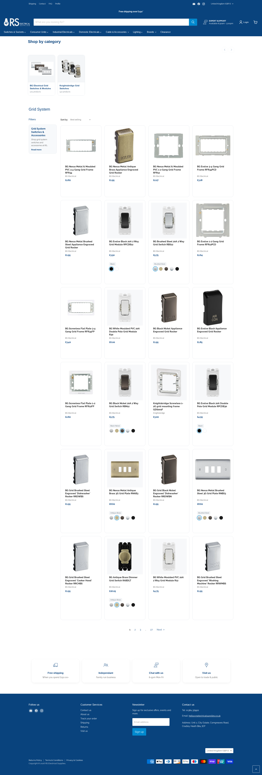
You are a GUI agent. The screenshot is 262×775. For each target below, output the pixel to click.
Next (160, 629)
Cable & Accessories (116, 32)
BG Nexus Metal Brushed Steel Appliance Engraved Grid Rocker (79, 244)
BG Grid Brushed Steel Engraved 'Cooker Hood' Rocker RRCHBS (78, 580)
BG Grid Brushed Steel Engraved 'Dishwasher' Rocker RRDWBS (77, 493)
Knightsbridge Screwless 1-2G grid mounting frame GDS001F (168, 406)
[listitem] (111, 269)
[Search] (193, 22)
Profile (57, 4)
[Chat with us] (156, 671)
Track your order (89, 718)
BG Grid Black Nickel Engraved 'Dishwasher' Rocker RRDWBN (165, 493)
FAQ (50, 4)
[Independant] (106, 671)
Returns (84, 727)
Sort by (64, 119)
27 (151, 629)
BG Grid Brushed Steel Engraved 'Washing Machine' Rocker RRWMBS (211, 580)
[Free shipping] (55, 671)
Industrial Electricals (63, 32)
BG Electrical (70, 176)
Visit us (84, 731)
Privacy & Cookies (74, 760)
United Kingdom (221, 4)
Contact (42, 4)
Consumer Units (38, 32)
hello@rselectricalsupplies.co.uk (204, 716)
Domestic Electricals (89, 32)
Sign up (139, 731)
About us (85, 714)
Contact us (86, 710)
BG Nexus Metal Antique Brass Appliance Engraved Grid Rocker (123, 169)
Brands (151, 32)
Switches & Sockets (14, 32)
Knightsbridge (159, 413)
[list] (131, 75)
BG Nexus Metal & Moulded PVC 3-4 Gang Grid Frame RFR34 (80, 169)
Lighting (137, 32)
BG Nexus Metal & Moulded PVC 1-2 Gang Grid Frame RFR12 (168, 169)
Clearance (165, 32)
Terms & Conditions (54, 760)
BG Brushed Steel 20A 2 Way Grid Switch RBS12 (168, 243)
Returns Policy (35, 760)
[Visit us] (206, 671)
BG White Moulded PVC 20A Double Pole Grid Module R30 (124, 331)
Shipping (32, 4)
